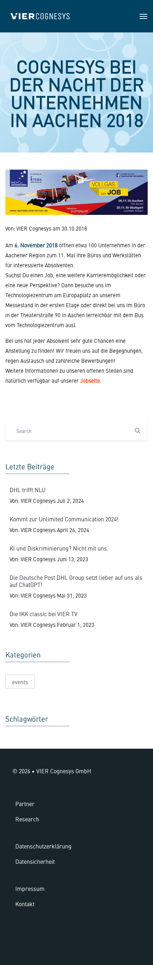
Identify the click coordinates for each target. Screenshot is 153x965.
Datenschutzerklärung (43, 846)
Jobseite (90, 380)
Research (27, 818)
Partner (25, 803)
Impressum (29, 888)
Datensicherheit (35, 861)
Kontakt (25, 903)
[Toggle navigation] (143, 16)
